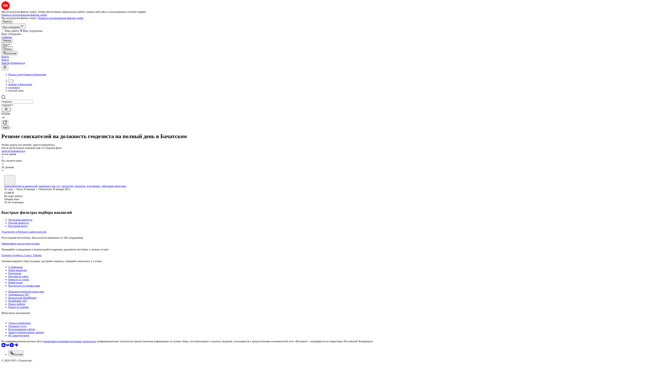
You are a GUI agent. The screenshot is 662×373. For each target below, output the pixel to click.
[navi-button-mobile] (4, 67)
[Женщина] (9, 179)
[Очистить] (6, 109)
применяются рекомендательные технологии (69, 341)
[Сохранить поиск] (4, 123)
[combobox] (17, 101)
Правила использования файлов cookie (60, 18)
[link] (7, 49)
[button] (5, 56)
